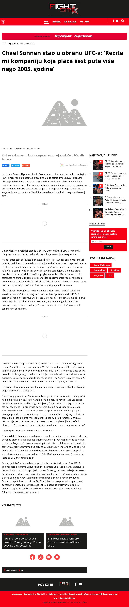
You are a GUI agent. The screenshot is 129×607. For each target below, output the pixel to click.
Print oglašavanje (109, 594)
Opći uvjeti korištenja (33, 594)
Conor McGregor (101, 265)
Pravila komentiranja (54, 594)
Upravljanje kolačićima (64, 598)
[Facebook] (114, 20)
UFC (46, 21)
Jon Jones (98, 275)
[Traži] (122, 20)
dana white (99, 270)
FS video (115, 270)
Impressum (17, 594)
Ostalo (84, 21)
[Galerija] (64, 112)
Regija (56, 21)
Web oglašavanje (92, 594)
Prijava (108, 247)
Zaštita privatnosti (73, 594)
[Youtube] (118, 20)
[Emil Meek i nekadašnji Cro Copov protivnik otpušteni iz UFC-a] (66, 521)
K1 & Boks (70, 21)
